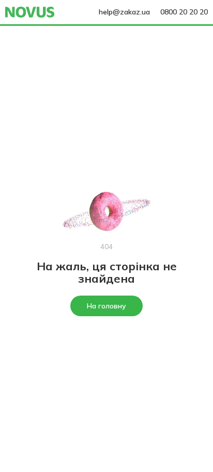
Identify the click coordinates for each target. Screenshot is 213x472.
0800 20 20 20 (184, 12)
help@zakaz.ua (124, 12)
